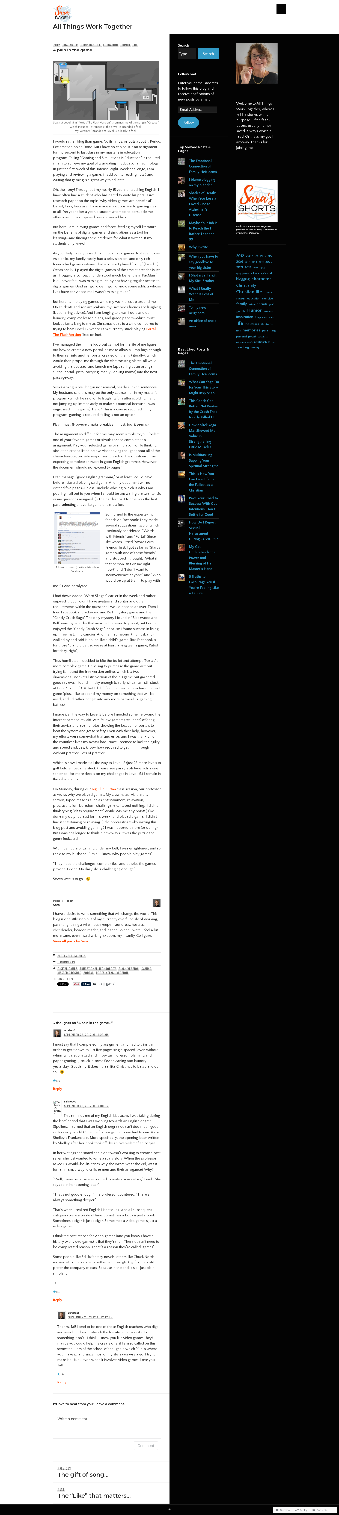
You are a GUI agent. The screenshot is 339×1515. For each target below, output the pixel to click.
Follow (188, 122)
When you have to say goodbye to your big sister (203, 261)
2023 (255, 268)
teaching (242, 347)
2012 (56, 45)
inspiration (244, 317)
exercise (267, 298)
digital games (67, 968)
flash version (129, 968)
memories (251, 330)
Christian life (91, 45)
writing (255, 347)
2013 (250, 256)
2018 (254, 262)
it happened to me (264, 317)
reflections (263, 337)
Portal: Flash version (112, 972)
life (135, 45)
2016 (239, 262)
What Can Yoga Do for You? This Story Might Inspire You (204, 387)
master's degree (69, 972)
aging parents (242, 273)
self (274, 342)
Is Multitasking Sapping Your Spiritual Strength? (203, 460)
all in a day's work (261, 273)
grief (271, 304)
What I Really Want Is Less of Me (201, 294)
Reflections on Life (244, 342)
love (238, 331)
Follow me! (187, 74)
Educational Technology (98, 968)
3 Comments (66, 962)
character (70, 45)
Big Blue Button (104, 789)
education (110, 45)
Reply (57, 1089)
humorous (268, 311)
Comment (146, 1445)
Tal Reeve (70, 1101)
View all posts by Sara (70, 941)
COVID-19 (268, 293)
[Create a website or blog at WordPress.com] (169, 1509)
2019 (261, 262)
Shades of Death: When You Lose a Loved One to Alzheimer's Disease (202, 204)
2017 (247, 262)
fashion (252, 304)
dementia (240, 299)
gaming (146, 968)
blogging (243, 279)
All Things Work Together (93, 26)
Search (183, 45)
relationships (262, 342)
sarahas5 (69, 1030)
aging (262, 268)
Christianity (246, 285)
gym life (240, 311)
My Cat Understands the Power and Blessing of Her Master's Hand (202, 558)
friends (262, 304)
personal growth (246, 336)
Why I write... (200, 247)
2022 (248, 267)
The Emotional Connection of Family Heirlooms (203, 166)
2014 (259, 256)
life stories (267, 324)
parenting (269, 330)
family (241, 304)
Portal (89, 972)
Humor (125, 45)
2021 (239, 267)
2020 (268, 261)
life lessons (252, 324)
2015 (268, 256)
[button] (281, 9)
